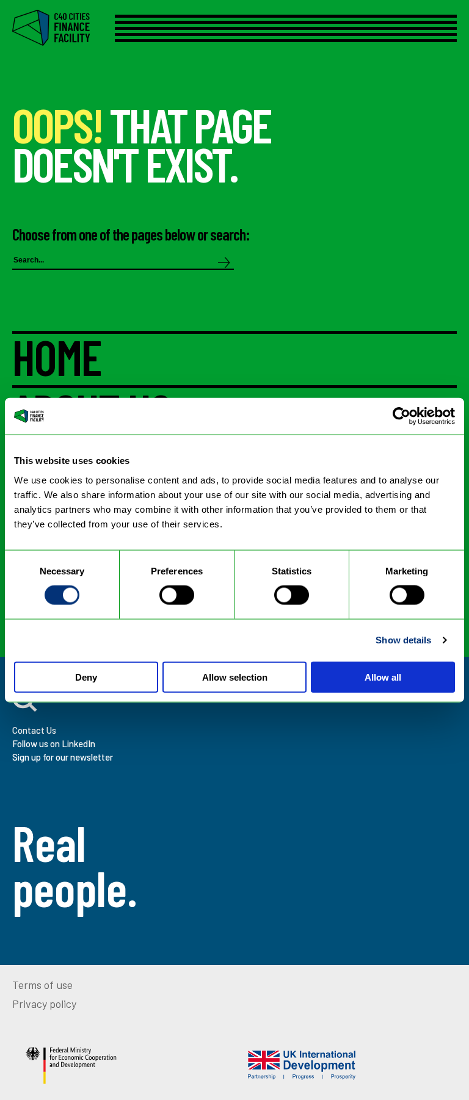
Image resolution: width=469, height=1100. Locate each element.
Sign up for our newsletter (62, 756)
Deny (86, 676)
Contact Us (34, 730)
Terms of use (42, 984)
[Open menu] (286, 28)
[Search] (224, 263)
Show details (403, 640)
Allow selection (234, 676)
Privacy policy (44, 1003)
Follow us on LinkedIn (53, 743)
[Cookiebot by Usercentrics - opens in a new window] (401, 416)
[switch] (176, 595)
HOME (57, 360)
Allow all (383, 676)
